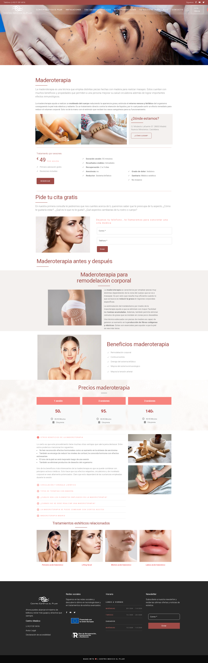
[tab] (81, 437)
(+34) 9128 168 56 (33, 626)
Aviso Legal (31, 630)
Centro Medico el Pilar (112, 659)
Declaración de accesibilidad (38, 634)
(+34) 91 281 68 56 (18, 2)
